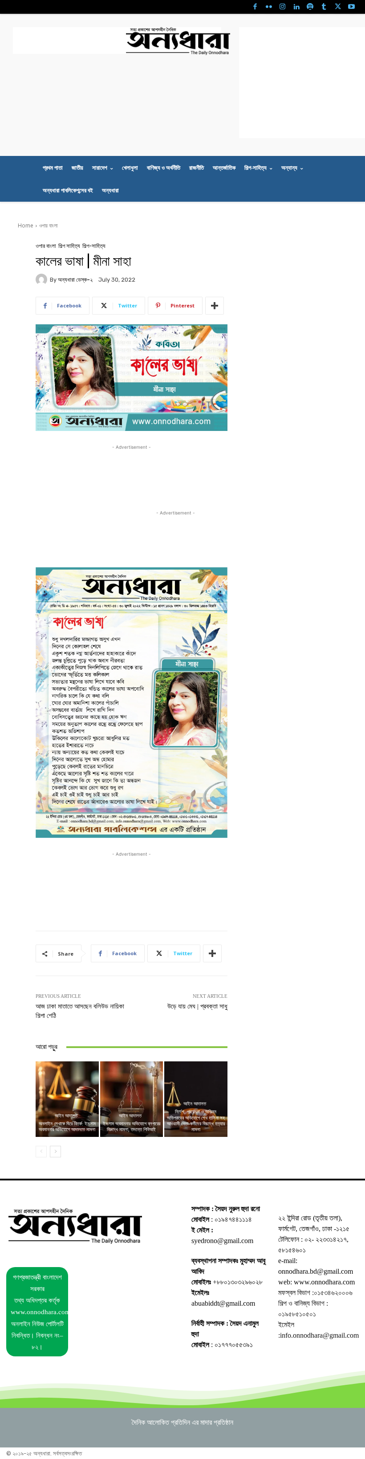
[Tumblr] (323, 7)
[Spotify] (310, 7)
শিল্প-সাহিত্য (93, 246)
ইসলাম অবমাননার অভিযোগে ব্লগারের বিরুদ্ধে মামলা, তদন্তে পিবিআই (131, 1126)
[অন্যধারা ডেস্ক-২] (43, 279)
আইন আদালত (66, 1115)
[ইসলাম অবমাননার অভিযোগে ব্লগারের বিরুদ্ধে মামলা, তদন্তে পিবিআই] (131, 1099)
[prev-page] (41, 1151)
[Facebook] (255, 7)
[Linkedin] (296, 7)
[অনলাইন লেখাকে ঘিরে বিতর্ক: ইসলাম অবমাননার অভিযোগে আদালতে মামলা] (67, 1099)
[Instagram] (282, 7)
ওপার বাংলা (48, 225)
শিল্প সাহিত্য (69, 246)
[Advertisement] (117, 40)
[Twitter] (337, 7)
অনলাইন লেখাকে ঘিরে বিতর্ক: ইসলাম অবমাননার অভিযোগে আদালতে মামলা (67, 1126)
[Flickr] (268, 7)
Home (25, 225)
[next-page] (55, 1151)
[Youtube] (351, 7)
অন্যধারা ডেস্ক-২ (75, 280)
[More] (214, 306)
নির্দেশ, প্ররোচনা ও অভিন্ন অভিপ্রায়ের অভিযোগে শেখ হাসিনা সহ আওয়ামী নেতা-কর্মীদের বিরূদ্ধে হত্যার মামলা (196, 1120)
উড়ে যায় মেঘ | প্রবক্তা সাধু (197, 1006)
